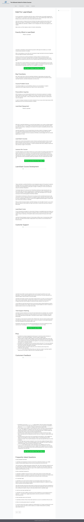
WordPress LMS (30, 424)
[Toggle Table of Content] (19, 512)
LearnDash (29, 324)
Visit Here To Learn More (33, 328)
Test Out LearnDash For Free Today (33, 160)
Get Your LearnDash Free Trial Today (33, 451)
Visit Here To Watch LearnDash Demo (33, 68)
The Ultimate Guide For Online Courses (20, 2)
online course (24, 426)
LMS (20, 493)
